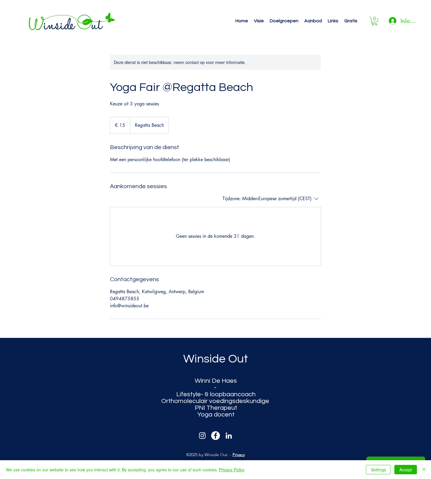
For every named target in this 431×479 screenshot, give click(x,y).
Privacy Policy (232, 470)
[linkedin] (228, 435)
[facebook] (215, 435)
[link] (374, 21)
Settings (378, 470)
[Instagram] (202, 435)
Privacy (239, 454)
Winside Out (215, 359)
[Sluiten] (423, 469)
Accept (405, 470)
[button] (259, 21)
